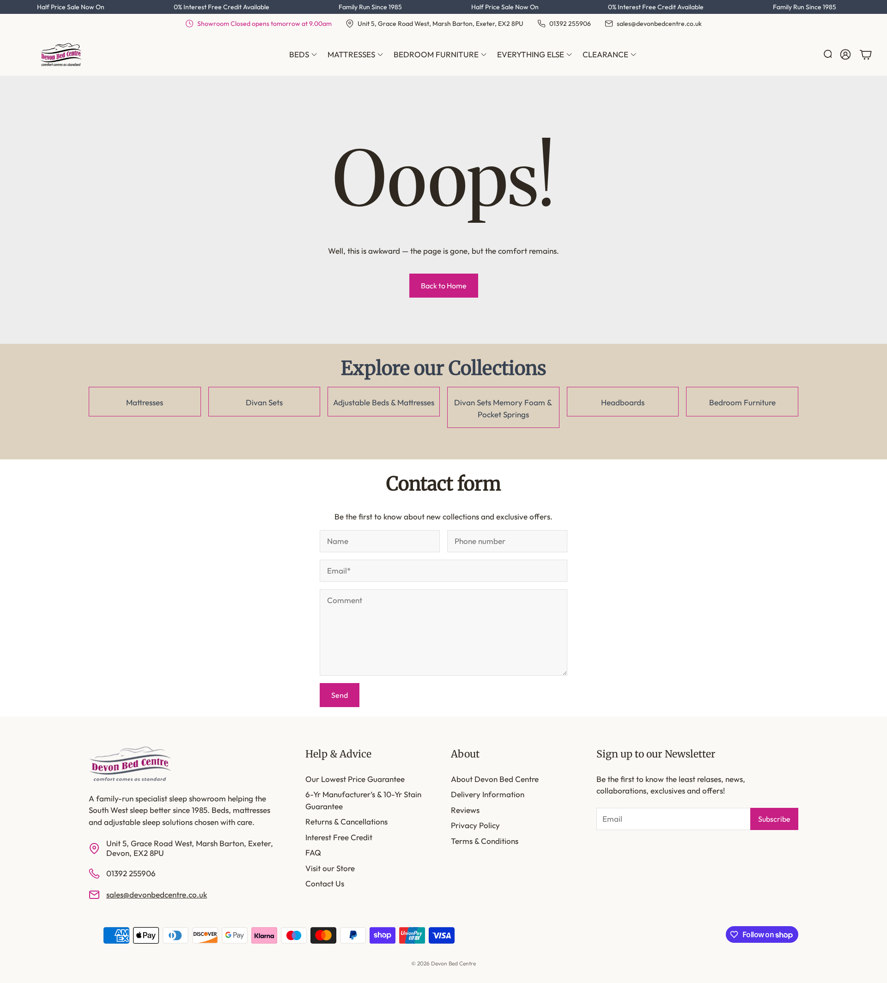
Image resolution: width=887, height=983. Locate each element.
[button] (825, 54)
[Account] (845, 54)
